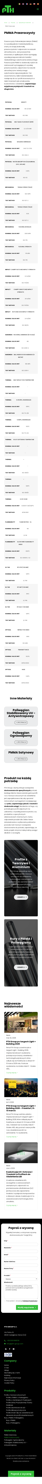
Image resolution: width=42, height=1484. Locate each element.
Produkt (7, 1275)
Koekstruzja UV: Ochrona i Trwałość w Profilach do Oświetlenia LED (19, 1174)
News (8, 1035)
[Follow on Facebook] (9, 1349)
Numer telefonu (9, 1262)
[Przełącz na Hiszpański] (38, 4)
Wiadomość (8, 1282)
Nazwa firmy (8, 1268)
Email (6, 1255)
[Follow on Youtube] (13, 1349)
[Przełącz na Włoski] (19, 4)
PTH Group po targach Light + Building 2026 (21, 1042)
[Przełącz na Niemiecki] (30, 4)
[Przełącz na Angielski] (23, 4)
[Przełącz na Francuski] (27, 4)
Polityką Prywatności (30, 1301)
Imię (5, 1241)
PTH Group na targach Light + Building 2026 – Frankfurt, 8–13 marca (21, 1108)
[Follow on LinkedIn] (5, 1349)
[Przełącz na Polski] (34, 4)
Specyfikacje (21, 722)
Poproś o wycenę (21, 1474)
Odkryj (21, 897)
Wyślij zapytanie (26, 1307)
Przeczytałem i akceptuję (21, 1301)
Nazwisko (7, 1248)
